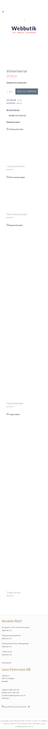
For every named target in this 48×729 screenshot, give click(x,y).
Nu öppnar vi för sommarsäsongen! (16, 627)
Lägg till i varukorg (26, 91)
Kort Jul (19, 103)
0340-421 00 (14, 690)
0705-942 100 (13, 692)
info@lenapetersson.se (16, 695)
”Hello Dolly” (7, 651)
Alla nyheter (6, 662)
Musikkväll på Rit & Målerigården (15, 643)
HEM (14, 33)
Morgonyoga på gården (11, 635)
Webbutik (20, 33)
